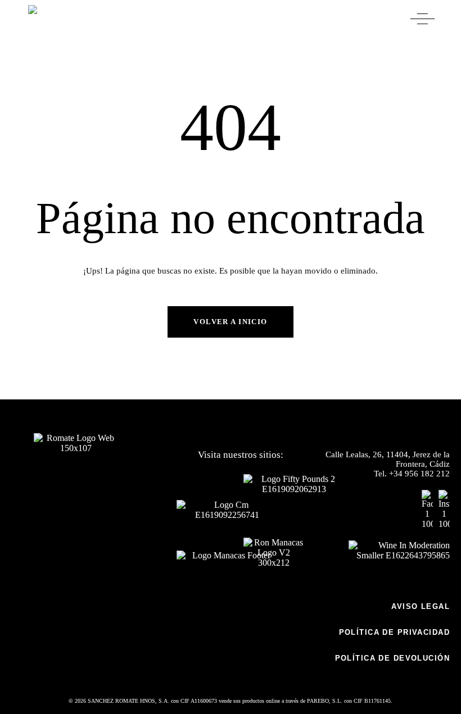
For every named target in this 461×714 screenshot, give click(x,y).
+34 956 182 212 (419, 473)
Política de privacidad (394, 632)
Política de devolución (392, 658)
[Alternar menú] (422, 18)
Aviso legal (420, 606)
